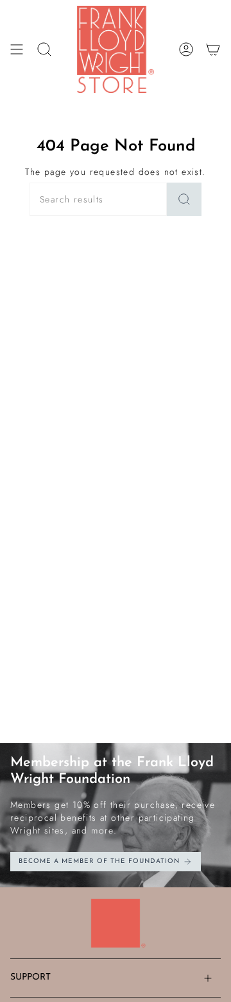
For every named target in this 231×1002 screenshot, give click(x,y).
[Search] (184, 199)
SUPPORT (30, 977)
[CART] (213, 49)
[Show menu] (17, 49)
